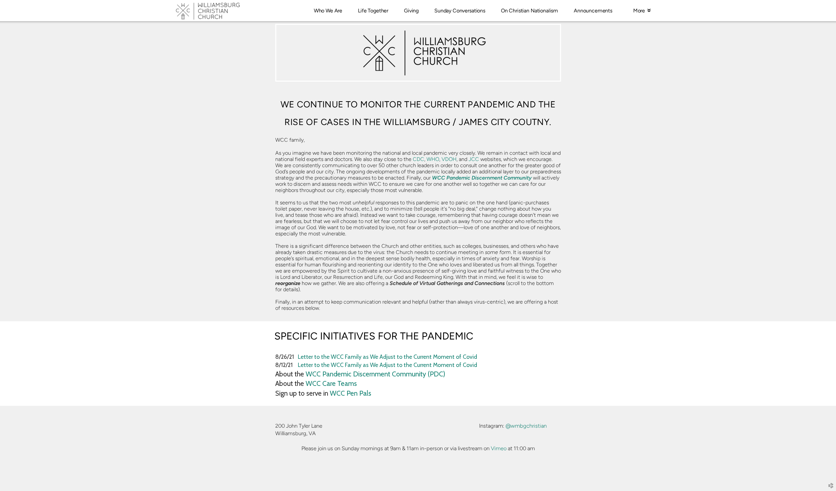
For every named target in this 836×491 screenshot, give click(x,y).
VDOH (449, 159)
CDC (418, 159)
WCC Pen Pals (350, 393)
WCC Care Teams (331, 383)
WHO (432, 159)
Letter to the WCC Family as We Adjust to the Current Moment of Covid (387, 356)
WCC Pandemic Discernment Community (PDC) (375, 374)
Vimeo (498, 448)
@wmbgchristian (526, 425)
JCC (474, 159)
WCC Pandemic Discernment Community (482, 178)
